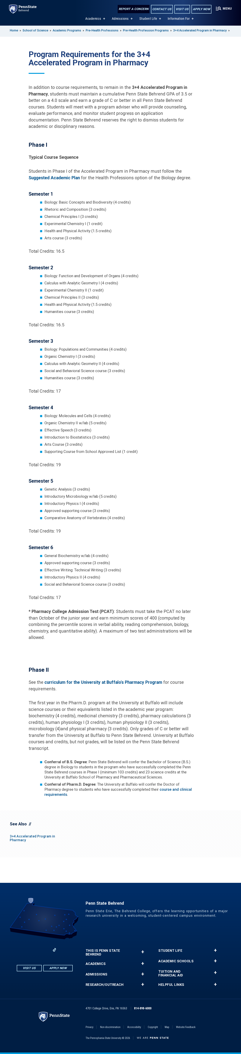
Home (14, 30)
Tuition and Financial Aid (170, 973)
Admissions (120, 19)
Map (167, 1027)
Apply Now (201, 9)
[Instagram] (34, 950)
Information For (179, 19)
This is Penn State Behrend (103, 952)
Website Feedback (185, 1027)
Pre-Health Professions (102, 30)
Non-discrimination (110, 1027)
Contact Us (162, 9)
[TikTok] (54, 950)
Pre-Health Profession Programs (146, 30)
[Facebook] (25, 950)
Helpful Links (171, 985)
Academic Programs (67, 30)
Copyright (153, 1027)
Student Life (148, 19)
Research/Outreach (105, 985)
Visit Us (182, 9)
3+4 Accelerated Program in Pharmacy (200, 30)
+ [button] (142, 952)
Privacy (89, 1027)
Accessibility (134, 1027)
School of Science (35, 30)
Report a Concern (134, 9)
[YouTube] (64, 950)
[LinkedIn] (44, 950)
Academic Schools (176, 961)
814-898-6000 (142, 1008)
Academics (93, 19)
